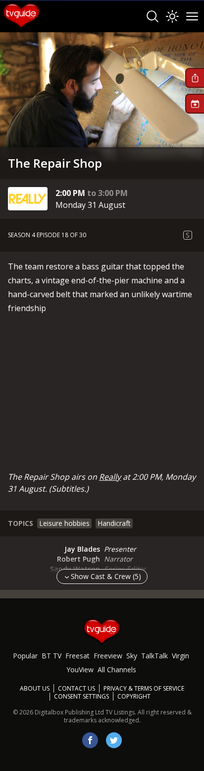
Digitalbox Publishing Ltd (69, 712)
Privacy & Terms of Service (143, 688)
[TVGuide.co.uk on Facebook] (90, 740)
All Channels (117, 669)
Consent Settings (81, 697)
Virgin (180, 655)
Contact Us (76, 688)
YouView (80, 669)
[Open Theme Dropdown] (172, 16)
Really (110, 476)
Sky (131, 655)
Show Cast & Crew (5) (106, 576)
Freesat (77, 655)
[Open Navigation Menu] (192, 16)
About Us (35, 688)
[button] (194, 78)
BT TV (51, 655)
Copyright (134, 696)
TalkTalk (154, 655)
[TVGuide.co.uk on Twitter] (114, 740)
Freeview (108, 655)
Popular (25, 655)
